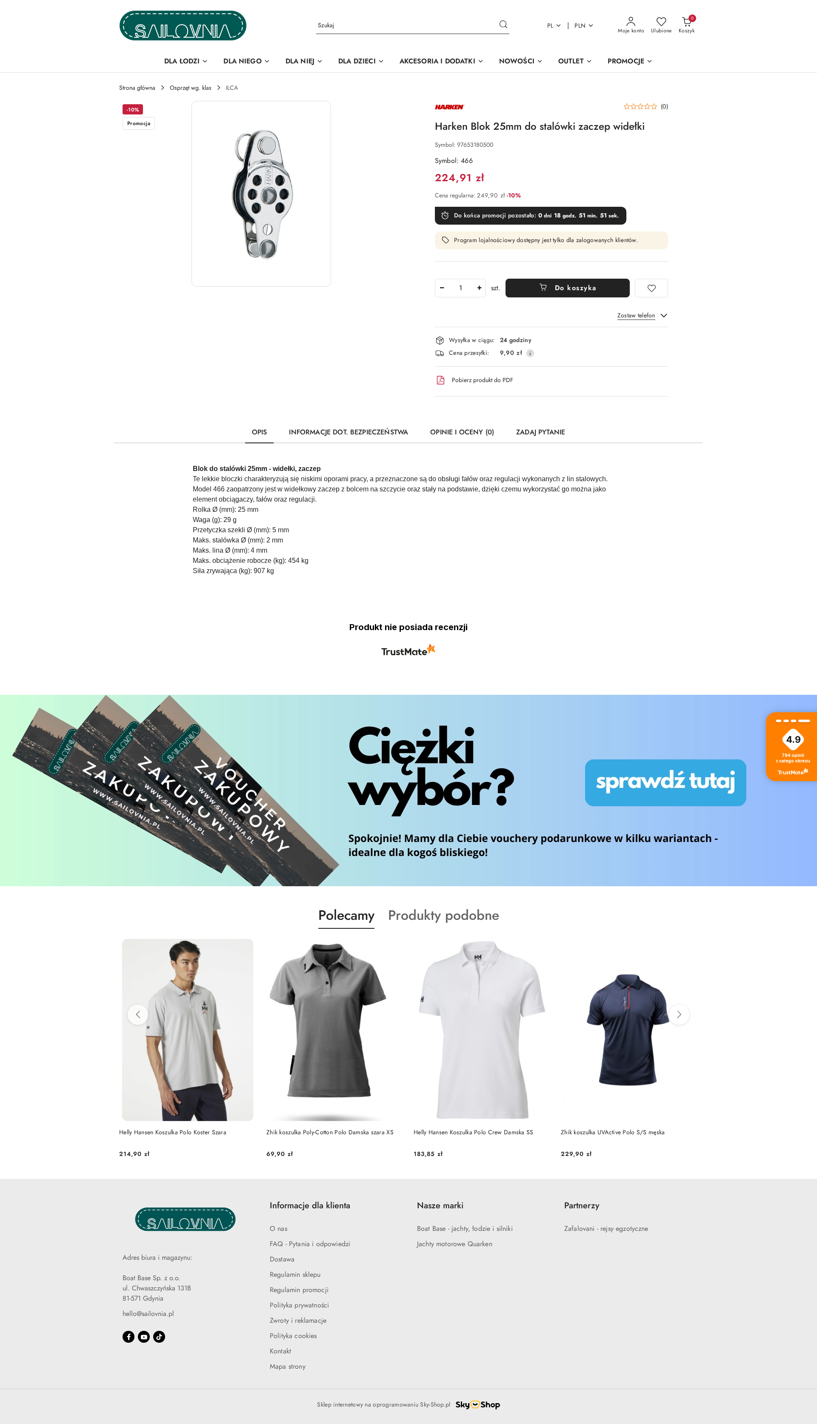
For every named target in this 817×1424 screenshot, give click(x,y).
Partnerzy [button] (581, 1205)
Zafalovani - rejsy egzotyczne (606, 1228)
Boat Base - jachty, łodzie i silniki (465, 1228)
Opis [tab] (259, 432)
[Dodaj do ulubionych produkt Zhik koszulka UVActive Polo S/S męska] (688, 948)
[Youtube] (144, 1337)
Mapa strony (288, 1366)
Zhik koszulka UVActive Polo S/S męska (613, 1132)
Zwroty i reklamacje (298, 1320)
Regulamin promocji (299, 1290)
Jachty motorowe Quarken (454, 1244)
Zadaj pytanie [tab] (540, 432)
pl (550, 25)
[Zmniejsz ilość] (441, 288)
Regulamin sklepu (295, 1274)
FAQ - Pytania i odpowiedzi (310, 1244)
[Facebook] (128, 1337)
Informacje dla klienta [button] (310, 1205)
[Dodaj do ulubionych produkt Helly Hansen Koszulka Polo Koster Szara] (246, 948)
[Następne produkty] (679, 1014)
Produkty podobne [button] (443, 915)
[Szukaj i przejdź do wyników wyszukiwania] (503, 25)
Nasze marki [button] (440, 1205)
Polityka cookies (293, 1336)
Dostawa (282, 1259)
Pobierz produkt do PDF (482, 380)
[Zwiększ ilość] (479, 288)
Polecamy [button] (346, 915)
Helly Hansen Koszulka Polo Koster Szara (172, 1132)
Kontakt (280, 1351)
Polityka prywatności (299, 1305)
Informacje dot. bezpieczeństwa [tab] (348, 432)
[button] (261, 194)
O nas (278, 1228)
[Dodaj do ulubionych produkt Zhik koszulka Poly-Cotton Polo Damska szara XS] (393, 948)
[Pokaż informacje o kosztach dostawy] (530, 353)
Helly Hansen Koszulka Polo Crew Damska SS (473, 1132)
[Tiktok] (159, 1337)
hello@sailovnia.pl (148, 1313)
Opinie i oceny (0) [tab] (462, 432)
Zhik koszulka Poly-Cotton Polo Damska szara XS (330, 1132)
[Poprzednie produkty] (138, 1014)
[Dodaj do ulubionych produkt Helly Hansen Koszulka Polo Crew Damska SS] (540, 948)
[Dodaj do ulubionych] (651, 288)
